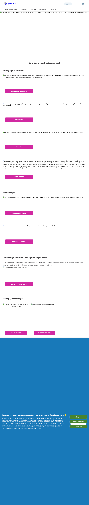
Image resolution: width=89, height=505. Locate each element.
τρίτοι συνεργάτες (31, 418)
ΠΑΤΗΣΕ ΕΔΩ (19, 120)
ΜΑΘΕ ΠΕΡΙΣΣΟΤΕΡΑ (16, 333)
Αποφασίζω (78, 426)
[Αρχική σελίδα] (11, 4)
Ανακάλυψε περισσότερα (19, 284)
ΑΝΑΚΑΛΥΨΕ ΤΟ (19, 177)
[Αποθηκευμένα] (83, 4)
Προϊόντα (33, 9)
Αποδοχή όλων (78, 417)
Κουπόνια (24, 9)
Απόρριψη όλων (78, 421)
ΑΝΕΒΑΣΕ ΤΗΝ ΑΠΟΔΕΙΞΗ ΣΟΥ (19, 91)
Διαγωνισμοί (42, 9)
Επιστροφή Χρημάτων (11, 9)
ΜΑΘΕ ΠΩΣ (19, 147)
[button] (68, 4)
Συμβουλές (53, 9)
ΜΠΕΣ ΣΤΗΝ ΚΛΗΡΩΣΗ (19, 242)
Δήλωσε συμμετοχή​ (19, 213)
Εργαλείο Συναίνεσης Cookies (49, 427)
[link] (44, 87)
